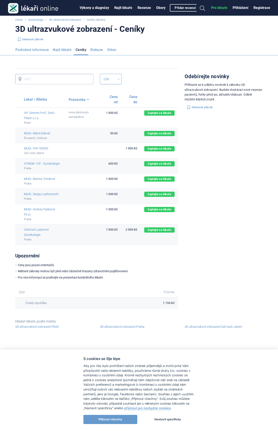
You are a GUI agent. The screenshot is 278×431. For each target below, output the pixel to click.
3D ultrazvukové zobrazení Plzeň (37, 326)
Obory (160, 8)
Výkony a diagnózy (94, 8)
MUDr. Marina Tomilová (39, 179)
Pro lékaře (219, 8)
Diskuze (96, 50)
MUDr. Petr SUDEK (36, 148)
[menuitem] (94, 8)
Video (111, 50)
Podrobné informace (32, 50)
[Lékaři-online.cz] (33, 8)
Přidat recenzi (185, 8)
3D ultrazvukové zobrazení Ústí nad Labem (213, 326)
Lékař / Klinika (35, 99)
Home (19, 19)
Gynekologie (35, 19)
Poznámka (77, 100)
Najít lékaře (123, 8)
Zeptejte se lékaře (159, 113)
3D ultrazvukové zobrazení (65, 19)
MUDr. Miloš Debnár (37, 133)
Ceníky (81, 50)
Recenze (144, 8)
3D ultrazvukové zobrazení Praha (122, 326)
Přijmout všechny (110, 419)
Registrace (261, 8)
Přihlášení (240, 8)
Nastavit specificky (167, 419)
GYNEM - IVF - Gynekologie (42, 163)
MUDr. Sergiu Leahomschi (41, 194)
